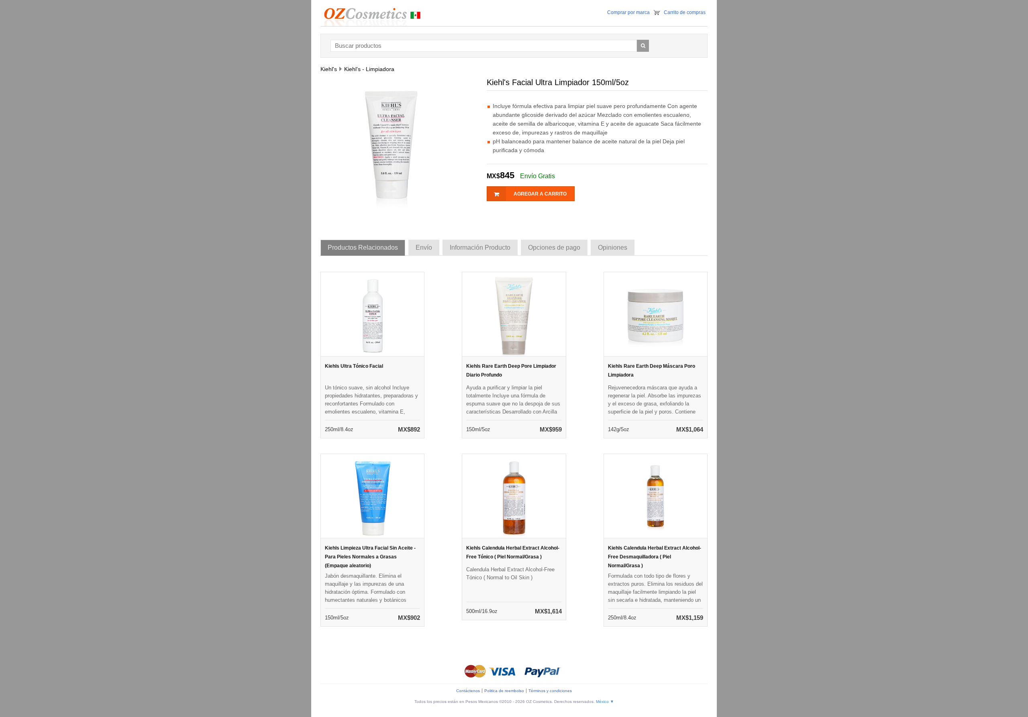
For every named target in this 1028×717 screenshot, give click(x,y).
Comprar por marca (628, 12)
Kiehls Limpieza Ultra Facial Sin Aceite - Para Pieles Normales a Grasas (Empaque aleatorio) (370, 556)
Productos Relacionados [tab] (363, 247)
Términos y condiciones (550, 690)
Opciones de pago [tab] (554, 247)
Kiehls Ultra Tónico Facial (354, 366)
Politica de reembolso (504, 690)
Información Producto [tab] (480, 247)
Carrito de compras (685, 12)
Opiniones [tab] (612, 247)
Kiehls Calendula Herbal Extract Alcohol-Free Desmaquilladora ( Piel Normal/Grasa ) (654, 556)
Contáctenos (468, 690)
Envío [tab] (424, 247)
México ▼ (605, 701)
